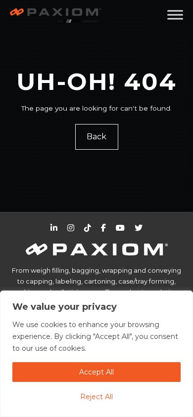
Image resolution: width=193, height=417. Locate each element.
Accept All (96, 372)
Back (96, 136)
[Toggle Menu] (175, 14)
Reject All (96, 396)
